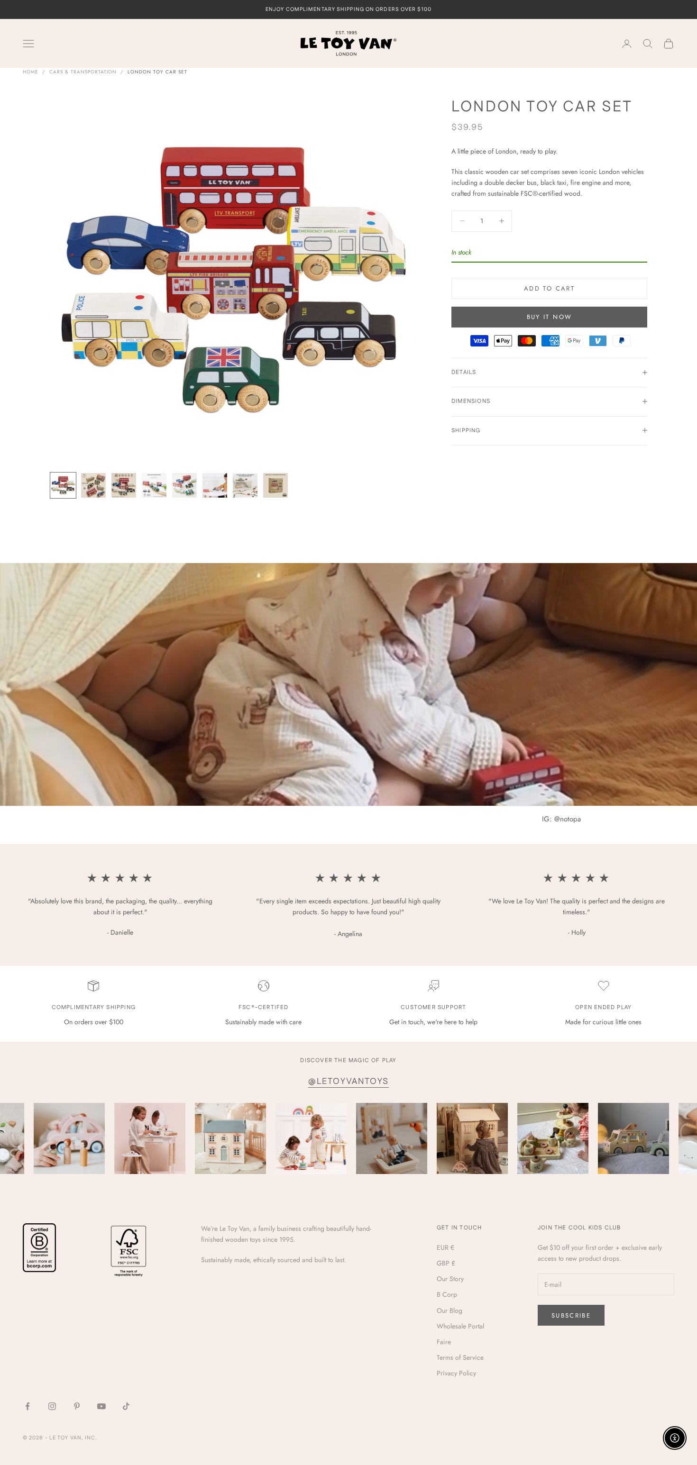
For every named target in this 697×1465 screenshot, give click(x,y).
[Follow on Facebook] (27, 1406)
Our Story (450, 1278)
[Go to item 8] (275, 485)
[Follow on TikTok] (126, 1406)
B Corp (447, 1294)
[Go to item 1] (63, 485)
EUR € (445, 1247)
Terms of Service (460, 1357)
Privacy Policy (456, 1373)
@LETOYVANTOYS (348, 1081)
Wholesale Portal (460, 1326)
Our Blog (449, 1310)
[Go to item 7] (245, 485)
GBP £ (446, 1263)
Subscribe (571, 1315)
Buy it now (549, 316)
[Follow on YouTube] (101, 1406)
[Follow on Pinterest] (77, 1406)
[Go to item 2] (93, 485)
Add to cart (549, 287)
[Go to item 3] (123, 485)
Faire (444, 1342)
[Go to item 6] (215, 485)
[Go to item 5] (184, 485)
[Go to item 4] (154, 485)
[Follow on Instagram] (52, 1406)
